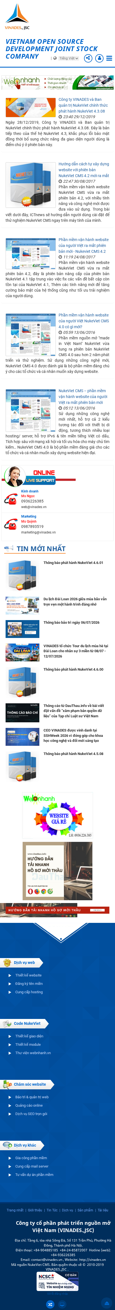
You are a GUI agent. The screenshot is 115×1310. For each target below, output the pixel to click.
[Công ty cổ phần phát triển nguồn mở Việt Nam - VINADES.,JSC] (21, 17)
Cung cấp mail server (31, 1166)
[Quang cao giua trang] (57, 82)
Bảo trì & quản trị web (32, 1097)
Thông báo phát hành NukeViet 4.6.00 (73, 669)
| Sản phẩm (84, 1210)
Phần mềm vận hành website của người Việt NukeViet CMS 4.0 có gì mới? (84, 321)
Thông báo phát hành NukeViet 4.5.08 (73, 754)
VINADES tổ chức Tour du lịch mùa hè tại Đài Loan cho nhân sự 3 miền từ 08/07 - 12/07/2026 (76, 651)
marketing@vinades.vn (38, 532)
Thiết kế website (28, 975)
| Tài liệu (101, 1210)
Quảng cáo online (29, 1105)
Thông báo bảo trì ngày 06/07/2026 (71, 622)
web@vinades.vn (34, 507)
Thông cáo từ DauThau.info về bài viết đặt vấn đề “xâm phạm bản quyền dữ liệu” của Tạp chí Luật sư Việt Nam (74, 711)
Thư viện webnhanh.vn (33, 1053)
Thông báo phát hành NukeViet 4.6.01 (73, 563)
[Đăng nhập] (99, 58)
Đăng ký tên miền (29, 984)
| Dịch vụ (66, 1210)
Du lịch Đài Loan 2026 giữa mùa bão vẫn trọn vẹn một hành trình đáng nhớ (75, 601)
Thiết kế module (28, 1044)
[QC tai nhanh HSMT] (57, 910)
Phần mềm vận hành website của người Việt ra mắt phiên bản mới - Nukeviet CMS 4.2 (84, 245)
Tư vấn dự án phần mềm (34, 1175)
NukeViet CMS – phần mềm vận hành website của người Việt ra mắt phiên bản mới (83, 397)
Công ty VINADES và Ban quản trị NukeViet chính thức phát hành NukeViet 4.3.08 (83, 105)
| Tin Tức (51, 1210)
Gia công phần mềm (31, 1158)
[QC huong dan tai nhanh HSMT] (57, 870)
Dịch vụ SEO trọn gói (31, 1114)
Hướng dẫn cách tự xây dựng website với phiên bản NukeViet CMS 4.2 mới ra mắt (84, 170)
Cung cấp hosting (29, 992)
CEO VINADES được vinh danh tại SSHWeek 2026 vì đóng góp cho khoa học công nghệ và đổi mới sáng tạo (73, 735)
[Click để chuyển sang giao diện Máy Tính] (62, 1304)
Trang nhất (15, 1210)
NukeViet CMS (39, 1264)
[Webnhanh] (57, 815)
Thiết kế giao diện (29, 1036)
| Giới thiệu (33, 1210)
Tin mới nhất (41, 548)
